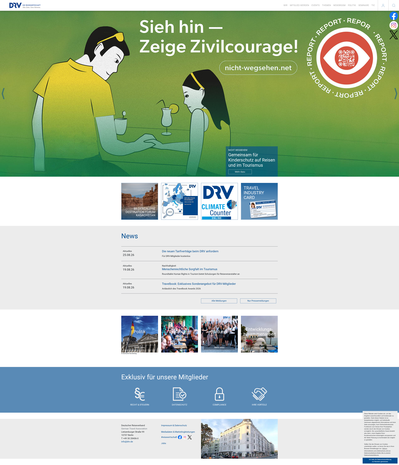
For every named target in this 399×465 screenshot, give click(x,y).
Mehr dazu (240, 172)
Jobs (163, 443)
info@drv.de (127, 441)
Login (383, 5)
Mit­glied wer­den (299, 5)
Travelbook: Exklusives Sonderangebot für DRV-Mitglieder (199, 284)
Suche (393, 5)
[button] (3, 93)
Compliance (219, 405)
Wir (285, 5)
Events (316, 5)
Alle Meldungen (219, 301)
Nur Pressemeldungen (258, 301)
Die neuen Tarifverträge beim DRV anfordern (190, 251)
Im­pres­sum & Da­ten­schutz (174, 425)
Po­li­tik (352, 5)
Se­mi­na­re (363, 5)
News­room (339, 5)
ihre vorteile (259, 405)
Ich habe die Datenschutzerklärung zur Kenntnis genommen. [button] (380, 460)
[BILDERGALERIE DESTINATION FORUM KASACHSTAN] (139, 201)
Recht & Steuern (139, 405)
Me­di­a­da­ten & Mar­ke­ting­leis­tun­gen (178, 432)
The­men (326, 5)
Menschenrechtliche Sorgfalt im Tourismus (189, 269)
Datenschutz (179, 405)
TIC (373, 5)
